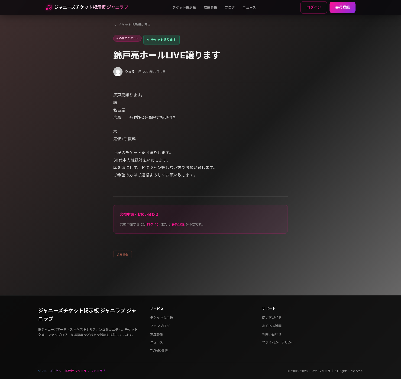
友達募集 (210, 7)
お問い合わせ (271, 334)
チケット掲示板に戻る (134, 25)
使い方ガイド (271, 317)
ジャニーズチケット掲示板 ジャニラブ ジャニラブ (87, 315)
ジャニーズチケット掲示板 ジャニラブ (91, 7)
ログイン (313, 7)
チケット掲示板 (184, 7)
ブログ (230, 7)
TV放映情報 (159, 351)
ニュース (249, 7)
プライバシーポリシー (278, 342)
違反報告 (122, 254)
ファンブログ (160, 326)
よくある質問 (271, 326)
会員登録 (342, 7)
